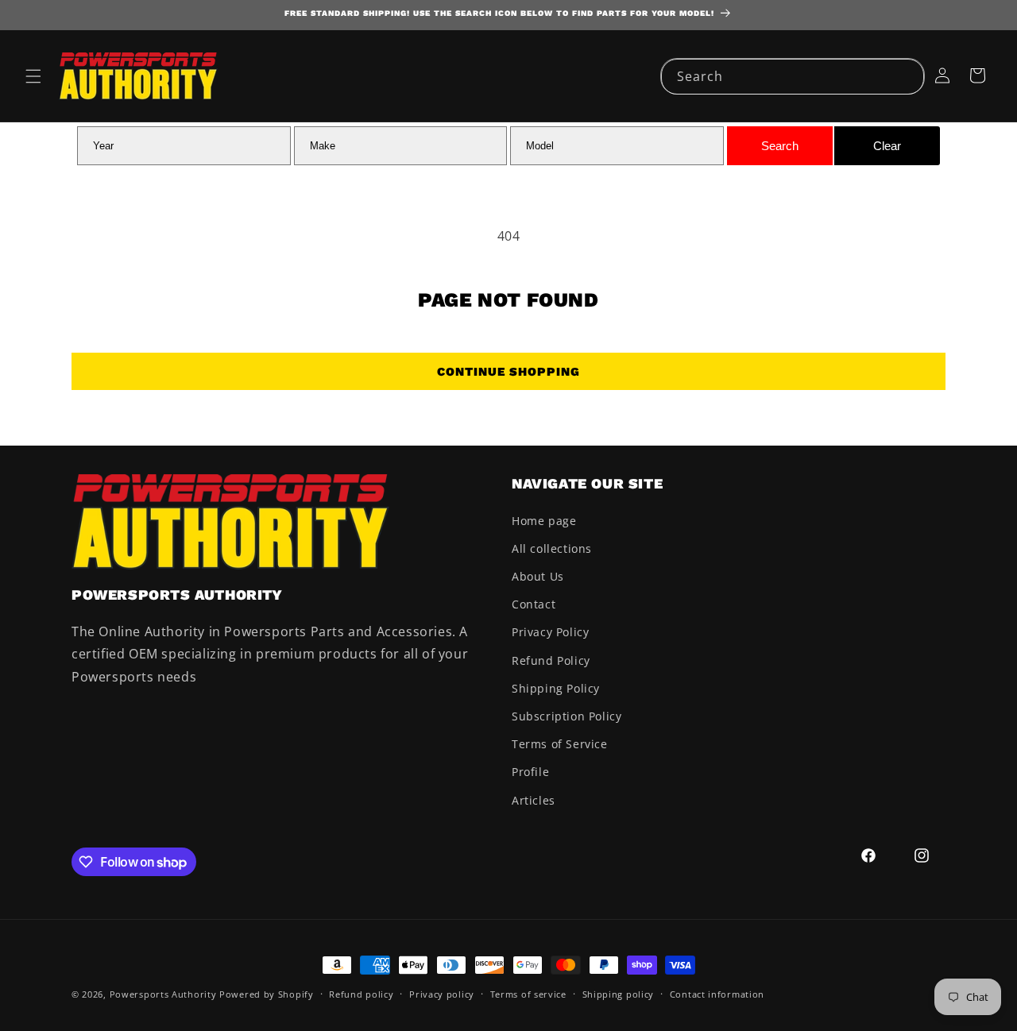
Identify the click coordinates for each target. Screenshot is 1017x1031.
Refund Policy (551, 660)
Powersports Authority (163, 994)
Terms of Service (560, 743)
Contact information (717, 994)
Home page (544, 520)
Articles (533, 800)
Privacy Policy (550, 631)
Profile (530, 771)
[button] (33, 76)
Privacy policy (441, 994)
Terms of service (528, 994)
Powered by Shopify (266, 994)
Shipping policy (618, 994)
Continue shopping (508, 372)
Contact (533, 604)
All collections (552, 548)
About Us (538, 576)
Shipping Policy (556, 688)
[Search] (906, 76)
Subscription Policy (566, 716)
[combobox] (792, 77)
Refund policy (361, 994)
